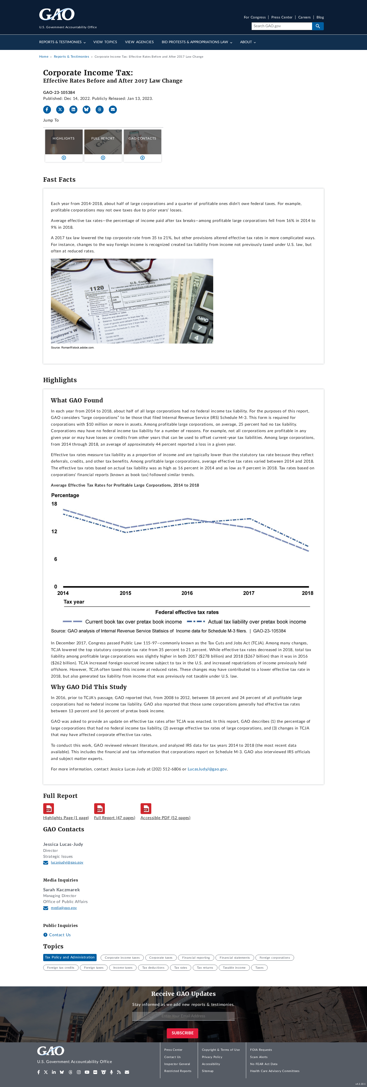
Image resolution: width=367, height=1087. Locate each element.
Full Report (103, 138)
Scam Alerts (258, 1057)
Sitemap (208, 1071)
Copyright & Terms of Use (221, 1049)
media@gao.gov (64, 908)
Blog (320, 17)
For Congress (255, 17)
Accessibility (211, 1064)
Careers (304, 17)
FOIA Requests (261, 1049)
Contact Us (59, 935)
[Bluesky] (89, 110)
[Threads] (102, 110)
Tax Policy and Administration (70, 957)
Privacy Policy (212, 1057)
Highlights (64, 138)
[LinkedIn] (75, 110)
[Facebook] (49, 110)
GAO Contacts (142, 138)
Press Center (282, 17)
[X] (62, 110)
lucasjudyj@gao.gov (67, 862)
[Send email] (115, 110)
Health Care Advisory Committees (274, 1071)
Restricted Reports (177, 1071)
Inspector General (177, 1064)
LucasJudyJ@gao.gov (207, 769)
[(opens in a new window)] (38, 1072)
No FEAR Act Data (263, 1064)
